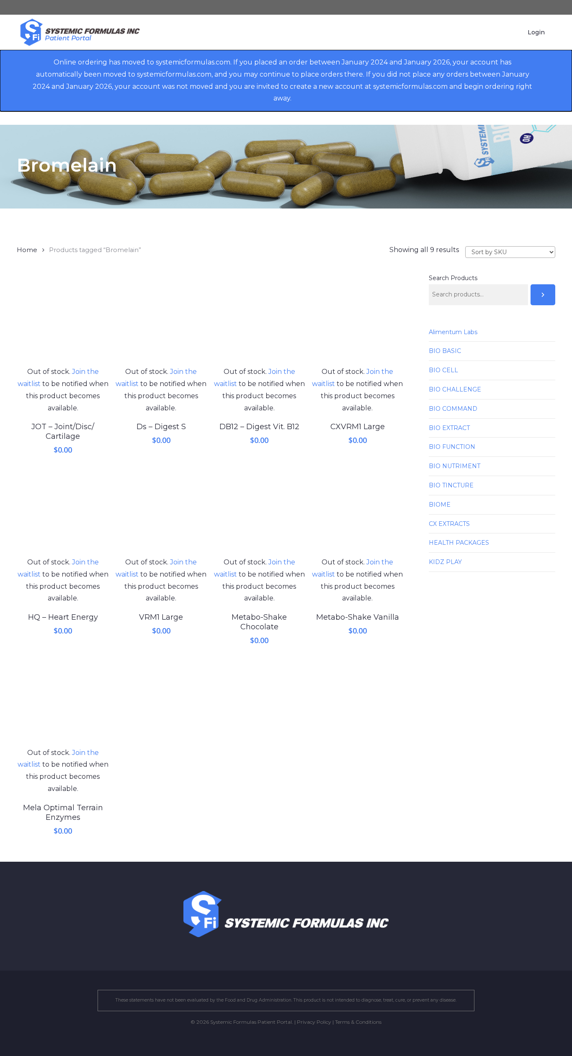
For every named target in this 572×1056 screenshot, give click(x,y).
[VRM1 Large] (161, 510)
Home (27, 250)
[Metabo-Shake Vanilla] (358, 510)
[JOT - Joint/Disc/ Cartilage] (63, 320)
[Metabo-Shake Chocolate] (259, 510)
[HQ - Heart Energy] (63, 510)
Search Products (453, 278)
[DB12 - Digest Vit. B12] (259, 320)
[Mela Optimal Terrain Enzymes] (63, 700)
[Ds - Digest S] (161, 320)
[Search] (543, 294)
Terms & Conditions (358, 1022)
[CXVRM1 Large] (358, 320)
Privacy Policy (314, 1022)
